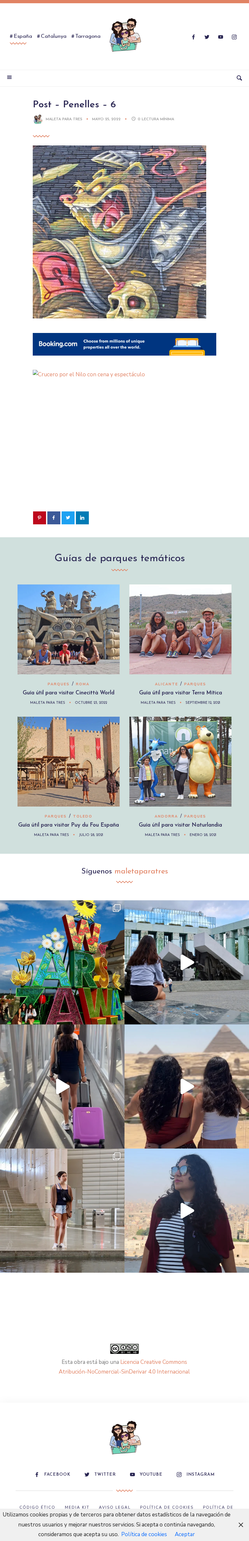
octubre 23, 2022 (91, 703)
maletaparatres (141, 871)
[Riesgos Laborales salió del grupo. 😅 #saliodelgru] (186, 1211)
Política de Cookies (167, 1507)
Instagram (200, 1474)
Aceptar (185, 1534)
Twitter (105, 1474)
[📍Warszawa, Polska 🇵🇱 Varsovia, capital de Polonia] (62, 962)
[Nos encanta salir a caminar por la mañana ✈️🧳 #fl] (62, 1086)
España (23, 36)
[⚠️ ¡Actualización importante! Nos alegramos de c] (62, 1211)
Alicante (166, 684)
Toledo (82, 816)
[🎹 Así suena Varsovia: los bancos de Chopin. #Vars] (186, 962)
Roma (82, 684)
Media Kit (77, 1507)
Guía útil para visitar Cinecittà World (68, 693)
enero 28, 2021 (203, 835)
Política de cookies (144, 1534)
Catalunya (53, 36)
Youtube (151, 1474)
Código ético (37, 1507)
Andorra (166, 816)
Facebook (57, 1474)
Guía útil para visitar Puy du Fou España (68, 825)
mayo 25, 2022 (107, 119)
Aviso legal (115, 1507)
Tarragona (88, 36)
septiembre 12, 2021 (202, 703)
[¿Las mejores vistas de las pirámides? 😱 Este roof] (186, 1086)
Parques (59, 684)
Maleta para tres (64, 119)
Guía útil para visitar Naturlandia (180, 825)
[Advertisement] (124, 455)
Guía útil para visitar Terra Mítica (180, 693)
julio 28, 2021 (91, 835)
